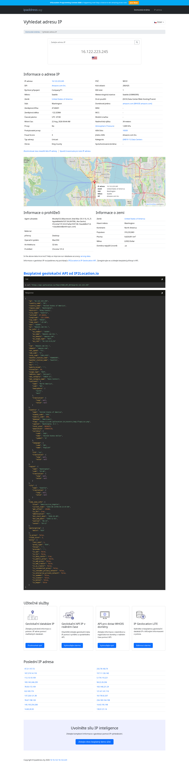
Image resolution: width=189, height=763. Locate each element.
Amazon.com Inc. (59, 85)
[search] (136, 42)
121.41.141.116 (103, 691)
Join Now (134, 3)
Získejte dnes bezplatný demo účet (94, 741)
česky (160, 22)
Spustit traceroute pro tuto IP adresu (75, 151)
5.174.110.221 (102, 678)
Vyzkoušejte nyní (107, 645)
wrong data (85, 256)
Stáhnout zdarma (143, 645)
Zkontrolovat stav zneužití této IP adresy (40, 151)
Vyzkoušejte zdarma (72, 645)
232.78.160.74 (102, 669)
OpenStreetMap (151, 204)
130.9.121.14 (102, 709)
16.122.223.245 (58, 81)
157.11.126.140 (103, 673)
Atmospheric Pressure (104, 126)
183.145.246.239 (31, 682)
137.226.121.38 (30, 695)
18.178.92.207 (102, 695)
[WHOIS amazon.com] (143, 103)
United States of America (62, 99)
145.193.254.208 (31, 704)
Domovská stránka (142, 10)
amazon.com (128, 103)
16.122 (55, 760)
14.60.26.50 (29, 709)
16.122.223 (62, 760)
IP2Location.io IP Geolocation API (82, 260)
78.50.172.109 (30, 686)
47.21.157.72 (29, 669)
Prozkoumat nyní (35, 645)
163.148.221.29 (103, 686)
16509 (125, 130)
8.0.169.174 (29, 691)
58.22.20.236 (102, 682)
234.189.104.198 (103, 700)
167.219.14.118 (30, 673)
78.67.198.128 (30, 700)
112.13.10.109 (30, 678)
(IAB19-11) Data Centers (132, 139)
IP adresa (158, 10)
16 (51, 760)
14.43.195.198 (102, 704)
